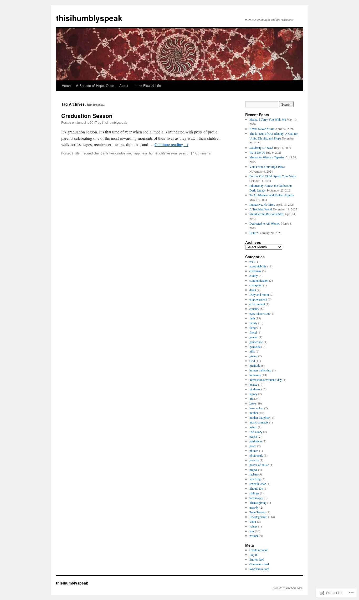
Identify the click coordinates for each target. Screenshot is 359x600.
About (123, 85)
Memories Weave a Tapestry (267, 157)
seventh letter (257, 484)
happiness (139, 153)
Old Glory (255, 432)
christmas (255, 271)
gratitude (254, 365)
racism (253, 474)
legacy (253, 394)
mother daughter (259, 417)
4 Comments (202, 153)
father (110, 153)
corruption (255, 285)
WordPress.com (259, 569)
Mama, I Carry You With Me (267, 119)
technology (256, 498)
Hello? (253, 233)
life (77, 153)
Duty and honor (259, 294)
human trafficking (260, 370)
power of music (259, 465)
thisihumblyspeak (89, 17)
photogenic (256, 455)
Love (252, 403)
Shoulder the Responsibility (266, 214)
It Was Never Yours (261, 129)
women (254, 536)
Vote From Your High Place (267, 166)
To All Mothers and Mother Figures (271, 195)
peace (252, 446)
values (253, 526)
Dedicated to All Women (264, 223)
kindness (254, 389)
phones (253, 450)
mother (253, 413)
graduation (123, 153)
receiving (255, 479)
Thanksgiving (257, 502)
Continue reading (171, 144)
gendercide (256, 342)
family (253, 323)
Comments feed (259, 564)
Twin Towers (257, 512)
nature (253, 427)
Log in (253, 554)
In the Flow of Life (147, 85)
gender (253, 337)
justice (253, 384)
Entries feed (256, 559)
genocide (254, 346)
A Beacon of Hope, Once (95, 85)
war (251, 531)
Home (66, 85)
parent (253, 436)
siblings (254, 493)
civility (253, 275)
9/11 (252, 261)
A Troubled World (260, 209)
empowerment (258, 299)
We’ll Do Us (257, 152)
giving (253, 356)
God (252, 361)
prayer (253, 469)
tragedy (254, 507)
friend (253, 332)
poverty (254, 460)
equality (254, 309)
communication (258, 280)
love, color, (256, 408)
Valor (252, 521)
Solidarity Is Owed (261, 148)
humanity (255, 375)
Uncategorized (258, 517)
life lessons (169, 153)
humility (154, 153)
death (252, 290)
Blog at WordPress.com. (288, 588)
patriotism (255, 441)
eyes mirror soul (259, 313)
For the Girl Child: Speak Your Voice (272, 176)
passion (184, 153)
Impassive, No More (262, 204)
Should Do (256, 488)
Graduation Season (86, 116)
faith (252, 318)
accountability (257, 266)
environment (257, 304)
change (99, 153)
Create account (258, 550)
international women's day (265, 379)
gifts (252, 351)
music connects (258, 422)
